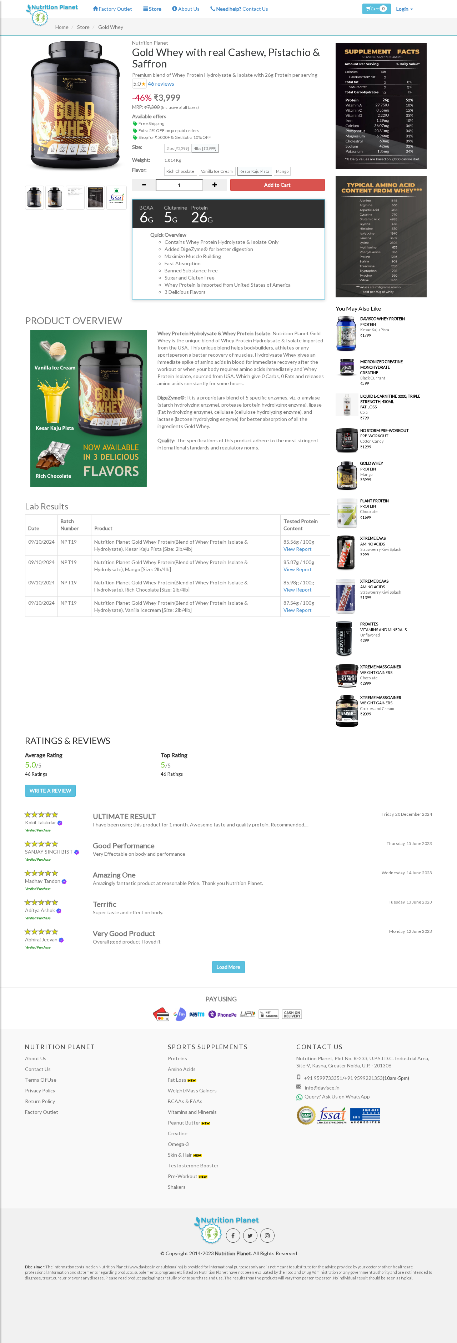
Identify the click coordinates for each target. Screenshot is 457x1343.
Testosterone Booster (193, 1165)
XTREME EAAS (373, 538)
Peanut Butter (184, 1123)
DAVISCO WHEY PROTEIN (382, 318)
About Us (188, 9)
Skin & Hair (180, 1155)
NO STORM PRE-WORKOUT (384, 430)
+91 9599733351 (323, 1078)
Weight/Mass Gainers (192, 1090)
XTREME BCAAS (374, 581)
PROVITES (369, 624)
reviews (161, 83)
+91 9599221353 (363, 1078)
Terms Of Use (40, 1080)
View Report (297, 549)
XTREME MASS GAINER (380, 666)
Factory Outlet (115, 9)
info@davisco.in (322, 1088)
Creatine (177, 1133)
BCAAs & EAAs (185, 1101)
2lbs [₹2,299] (178, 148)
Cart (378, 8)
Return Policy (40, 1101)
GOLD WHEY (371, 463)
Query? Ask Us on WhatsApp (337, 1096)
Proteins (177, 1058)
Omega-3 (178, 1144)
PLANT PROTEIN (374, 500)
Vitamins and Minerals (192, 1112)
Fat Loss (177, 1080)
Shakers (177, 1187)
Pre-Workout (183, 1176)
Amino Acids (182, 1069)
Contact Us (242, 9)
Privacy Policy (40, 1090)
